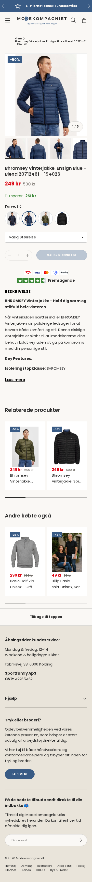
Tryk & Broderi (59, 870)
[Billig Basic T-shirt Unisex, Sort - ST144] (67, 552)
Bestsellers (45, 866)
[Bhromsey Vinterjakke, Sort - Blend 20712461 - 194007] (67, 447)
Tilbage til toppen (46, 617)
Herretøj (10, 866)
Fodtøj (81, 866)
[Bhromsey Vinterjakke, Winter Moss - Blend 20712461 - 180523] (25, 447)
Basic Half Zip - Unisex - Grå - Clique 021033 (23, 586)
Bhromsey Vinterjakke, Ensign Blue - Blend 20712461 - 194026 (50, 43)
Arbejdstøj (64, 866)
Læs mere (15, 380)
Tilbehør (10, 870)
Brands (26, 870)
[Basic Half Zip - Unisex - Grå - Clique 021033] (25, 552)
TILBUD (40, 870)
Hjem (18, 38)
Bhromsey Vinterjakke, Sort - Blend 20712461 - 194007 (66, 484)
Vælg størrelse (62, 255)
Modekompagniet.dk (30, 858)
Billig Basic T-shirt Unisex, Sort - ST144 (66, 586)
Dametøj (26, 866)
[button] (84, 20)
